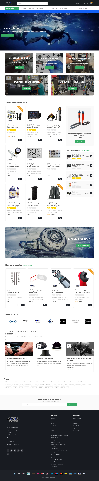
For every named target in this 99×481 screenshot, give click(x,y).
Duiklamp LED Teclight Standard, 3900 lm (54, 127)
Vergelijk (75, 428)
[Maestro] (56, 473)
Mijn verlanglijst (76, 425)
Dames (35, 381)
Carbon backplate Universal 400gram (53, 205)
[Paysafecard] (75, 473)
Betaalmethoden (55, 425)
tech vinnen (34, 387)
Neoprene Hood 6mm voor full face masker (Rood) (83, 292)
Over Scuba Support (55, 454)
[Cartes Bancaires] (29, 473)
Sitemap (53, 430)
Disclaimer (53, 423)
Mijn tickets (75, 423)
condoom (78, 384)
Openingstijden (54, 457)
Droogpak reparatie (55, 442)
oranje (21, 387)
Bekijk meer (19, 67)
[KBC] (52, 473)
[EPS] (38, 473)
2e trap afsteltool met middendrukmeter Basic (14, 166)
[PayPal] (70, 473)
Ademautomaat (10, 381)
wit (68, 387)
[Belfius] (24, 473)
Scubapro (8, 384)
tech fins (27, 387)
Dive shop (23, 8)
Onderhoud (76, 381)
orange (15, 387)
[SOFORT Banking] (33, 473)
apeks (60, 384)
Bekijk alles (85, 150)
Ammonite (19, 381)
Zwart (54, 384)
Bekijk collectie (32, 102)
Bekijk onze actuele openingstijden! (49, 11)
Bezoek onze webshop (83, 245)
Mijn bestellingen (77, 421)
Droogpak (42, 381)
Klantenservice (54, 428)
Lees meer (10, 368)
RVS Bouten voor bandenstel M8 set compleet (13, 292)
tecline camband (49, 387)
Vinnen (35, 384)
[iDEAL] (47, 473)
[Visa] (80, 473)
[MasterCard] (61, 473)
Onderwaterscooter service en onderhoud (58, 445)
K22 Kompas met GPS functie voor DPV (34, 127)
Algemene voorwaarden (56, 421)
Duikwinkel (53, 461)
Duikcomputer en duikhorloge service (59, 435)
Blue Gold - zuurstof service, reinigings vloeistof (13, 205)
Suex (21, 384)
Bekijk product (79, 142)
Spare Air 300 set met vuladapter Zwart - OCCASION (14, 127)
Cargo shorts (27, 381)
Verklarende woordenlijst (57, 464)
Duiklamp (49, 381)
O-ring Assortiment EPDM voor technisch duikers (53, 166)
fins (84, 384)
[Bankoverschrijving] (19, 473)
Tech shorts (28, 384)
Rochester (83, 381)
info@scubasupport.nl (14, 444)
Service (15, 384)
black (65, 384)
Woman (48, 384)
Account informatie (77, 418)
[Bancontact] (66, 473)
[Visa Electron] (84, 473)
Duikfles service (54, 437)
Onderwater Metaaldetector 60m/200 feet (79, 134)
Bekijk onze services (8, 35)
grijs (89, 384)
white (63, 387)
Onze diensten (39, 8)
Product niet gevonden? (56, 459)
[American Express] (15, 473)
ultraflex (57, 387)
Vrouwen (41, 384)
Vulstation (31, 8)
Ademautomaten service (56, 433)
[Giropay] (42, 473)
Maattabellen (54, 466)
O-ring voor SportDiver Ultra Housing (36, 292)
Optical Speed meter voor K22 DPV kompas (60, 292)
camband (71, 384)
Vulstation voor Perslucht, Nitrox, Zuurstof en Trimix (60, 451)
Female (57, 381)
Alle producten (76, 430)
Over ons (53, 418)
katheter (8, 387)
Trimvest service (54, 448)
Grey (69, 381)
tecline (41, 387)
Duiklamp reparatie (55, 440)
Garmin (63, 381)
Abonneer (72, 405)
